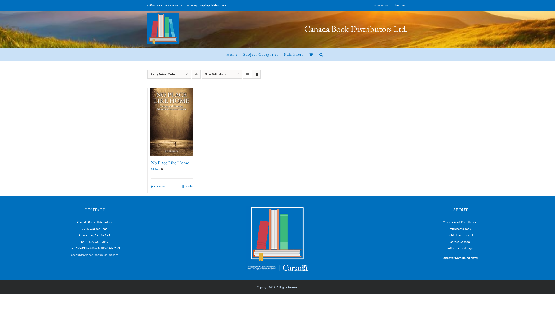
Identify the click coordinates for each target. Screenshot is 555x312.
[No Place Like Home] (172, 122)
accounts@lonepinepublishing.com (206, 5)
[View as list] (256, 74)
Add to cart (160, 186)
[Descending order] (196, 74)
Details (189, 186)
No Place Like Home (170, 163)
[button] (321, 54)
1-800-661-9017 (172, 5)
